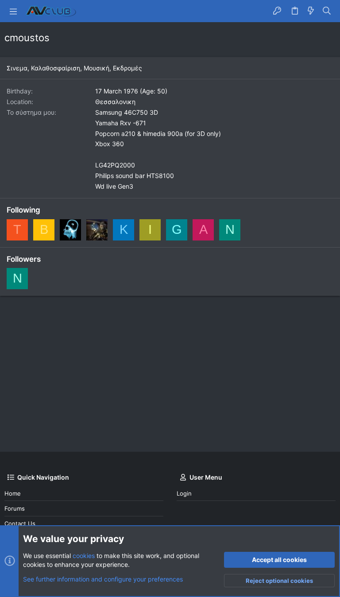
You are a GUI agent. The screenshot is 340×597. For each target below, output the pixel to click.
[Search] (327, 11)
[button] (13, 11)
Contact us (19, 523)
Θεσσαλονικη (115, 101)
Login (184, 493)
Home (12, 493)
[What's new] (310, 11)
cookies (84, 555)
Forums (14, 508)
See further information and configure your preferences (103, 579)
